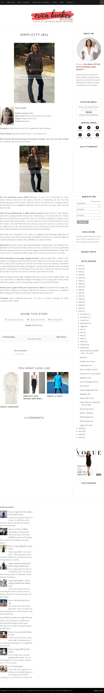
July (81, 329)
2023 (80, 272)
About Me (11, 2)
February (83, 345)
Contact (70, 2)
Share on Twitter (37, 320)
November (84, 317)
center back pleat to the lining (12, 266)
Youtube (97, 138)
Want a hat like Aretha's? (89, 370)
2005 (80, 437)
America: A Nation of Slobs (18, 529)
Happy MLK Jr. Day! (87, 398)
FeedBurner (93, 115)
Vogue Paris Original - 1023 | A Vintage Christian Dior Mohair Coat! (19, 583)
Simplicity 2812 (27, 113)
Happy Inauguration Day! (89, 390)
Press (55, 2)
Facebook (80, 130)
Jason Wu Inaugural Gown (89, 382)
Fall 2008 (34, 325)
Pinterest (80, 138)
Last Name (80, 215)
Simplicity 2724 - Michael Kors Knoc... (33, 397)
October (83, 320)
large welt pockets (34, 237)
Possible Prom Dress (87, 361)
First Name (80, 209)
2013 (80, 299)
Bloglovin (89, 138)
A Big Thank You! (86, 365)
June (82, 332)
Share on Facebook (15, 320)
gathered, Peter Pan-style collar (50, 234)
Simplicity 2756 (85, 378)
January (83, 348)
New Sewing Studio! (15, 666)
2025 (80, 266)
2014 (80, 296)
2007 (80, 431)
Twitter (88, 130)
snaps (21, 277)
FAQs (62, 2)
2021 (79, 275)
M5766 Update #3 (86, 417)
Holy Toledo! (84, 386)
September (84, 323)
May (81, 335)
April (82, 338)
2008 (80, 428)
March (82, 342)
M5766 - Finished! (86, 413)
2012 (79, 302)
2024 (80, 269)
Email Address (88, 203)
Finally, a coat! (55, 396)
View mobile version (34, 339)
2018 (79, 284)
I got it (60, 245)
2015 (79, 293)
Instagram (97, 130)
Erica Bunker (20, 351)
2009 (80, 311)
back (48, 229)
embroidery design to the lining (28, 280)
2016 (80, 290)
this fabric (36, 245)
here (57, 264)
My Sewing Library (87, 409)
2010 (80, 308)
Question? (83, 357)
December (84, 314)
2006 (80, 434)
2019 (80, 281)
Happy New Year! (86, 425)
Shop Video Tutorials (41, 2)
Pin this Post (56, 320)
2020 (80, 278)
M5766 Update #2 (86, 421)
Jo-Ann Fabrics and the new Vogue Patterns (16, 617)
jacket (40, 325)
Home (2, 2)
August (82, 326)
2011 (79, 305)
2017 (79, 287)
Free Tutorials (23, 2)
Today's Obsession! (9, 407)
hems (56, 282)
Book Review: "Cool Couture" (90, 374)
